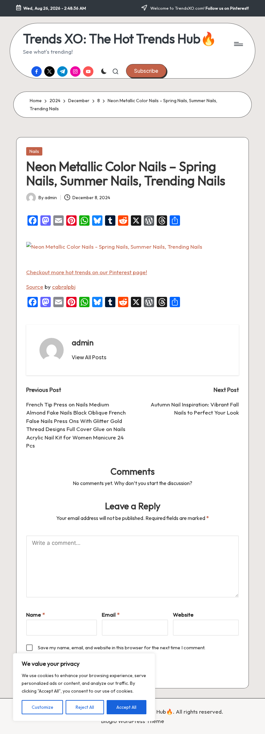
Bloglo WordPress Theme (132, 721)
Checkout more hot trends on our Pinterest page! (86, 272)
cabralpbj (64, 286)
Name (35, 614)
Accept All (126, 707)
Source (34, 286)
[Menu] (238, 44)
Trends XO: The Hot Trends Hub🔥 (120, 38)
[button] (146, 71)
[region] (84, 687)
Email (111, 614)
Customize (42, 707)
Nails (34, 151)
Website (183, 614)
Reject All (85, 707)
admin (83, 342)
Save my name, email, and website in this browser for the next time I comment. (121, 647)
